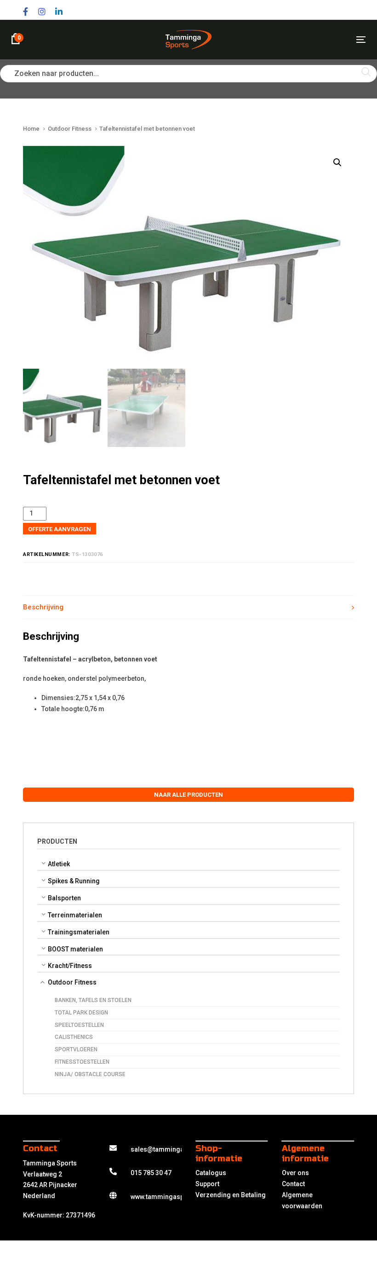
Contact (293, 1184)
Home (31, 128)
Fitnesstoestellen (82, 1062)
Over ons (295, 1172)
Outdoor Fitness (72, 982)
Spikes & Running (74, 881)
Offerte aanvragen (59, 529)
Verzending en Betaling (230, 1195)
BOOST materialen (75, 949)
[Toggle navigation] (306, 39)
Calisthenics (74, 1037)
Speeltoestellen (79, 1025)
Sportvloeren (76, 1049)
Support (207, 1184)
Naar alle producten (188, 794)
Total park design (81, 1012)
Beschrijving (43, 607)
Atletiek (59, 864)
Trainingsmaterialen (78, 932)
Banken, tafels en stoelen (93, 1000)
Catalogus (210, 1172)
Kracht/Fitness (70, 966)
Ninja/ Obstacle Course (90, 1074)
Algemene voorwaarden (302, 1200)
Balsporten (64, 898)
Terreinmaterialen (75, 915)
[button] (337, 162)
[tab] (188, 607)
